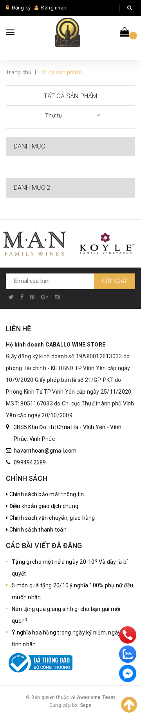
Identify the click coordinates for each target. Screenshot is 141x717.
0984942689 (30, 462)
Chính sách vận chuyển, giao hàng (51, 518)
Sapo (86, 705)
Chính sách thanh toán (37, 529)
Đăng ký (21, 8)
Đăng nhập (54, 8)
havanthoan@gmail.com (45, 450)
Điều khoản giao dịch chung (43, 506)
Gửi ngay (114, 281)
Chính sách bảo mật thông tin (46, 494)
